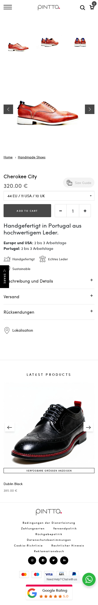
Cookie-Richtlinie (28, 545)
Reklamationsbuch (49, 551)
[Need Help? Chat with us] (89, 579)
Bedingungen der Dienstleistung (49, 523)
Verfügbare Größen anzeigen (49, 470)
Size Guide (83, 182)
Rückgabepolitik (49, 534)
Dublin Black (13, 484)
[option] (19, 47)
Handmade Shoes (31, 157)
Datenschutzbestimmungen (49, 540)
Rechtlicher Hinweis (67, 545)
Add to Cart (27, 210)
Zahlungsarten (33, 528)
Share (5, 279)
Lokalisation (22, 330)
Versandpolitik (65, 528)
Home (8, 157)
